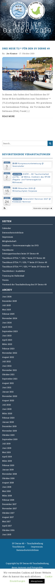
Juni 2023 (7, 335)
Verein (5, 280)
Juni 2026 (7, 296)
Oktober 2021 (8, 374)
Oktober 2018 (8, 478)
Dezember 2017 (9, 504)
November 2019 (9, 430)
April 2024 (7, 327)
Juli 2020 (6, 404)
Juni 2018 (6, 487)
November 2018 (9, 474)
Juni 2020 (7, 409)
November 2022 (9, 353)
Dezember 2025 (9, 301)
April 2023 (7, 340)
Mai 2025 (6, 309)
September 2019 (9, 439)
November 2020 (9, 396)
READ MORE (8, 116)
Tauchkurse (7, 250)
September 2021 (9, 378)
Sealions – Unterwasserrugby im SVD (20, 245)
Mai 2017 (6, 521)
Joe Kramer (11, 53)
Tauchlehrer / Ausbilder (13, 271)
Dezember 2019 (9, 426)
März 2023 (7, 344)
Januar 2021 (8, 391)
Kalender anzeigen (41, 208)
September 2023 (10, 331)
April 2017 (7, 525)
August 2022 (8, 357)
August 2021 (8, 383)
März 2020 (7, 413)
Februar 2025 (8, 314)
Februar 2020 (8, 417)
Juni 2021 (6, 387)
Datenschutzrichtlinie (13, 232)
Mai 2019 (6, 452)
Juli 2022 (6, 361)
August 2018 (8, 482)
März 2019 (7, 461)
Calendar (6, 228)
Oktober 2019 (8, 435)
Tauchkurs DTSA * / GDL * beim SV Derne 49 (23, 258)
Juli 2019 (6, 443)
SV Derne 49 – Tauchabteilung (27, 543)
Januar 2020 (8, 422)
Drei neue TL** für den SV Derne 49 (26, 48)
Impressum (7, 237)
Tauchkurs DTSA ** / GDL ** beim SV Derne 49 (24, 262)
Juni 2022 (7, 366)
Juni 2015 (6, 534)
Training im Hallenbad (13, 275)
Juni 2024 (7, 322)
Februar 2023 (8, 348)
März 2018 (7, 495)
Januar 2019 (8, 469)
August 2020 (8, 400)
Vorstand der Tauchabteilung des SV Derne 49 (24, 284)
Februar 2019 (8, 465)
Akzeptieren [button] (37, 581)
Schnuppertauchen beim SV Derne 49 (20, 253)
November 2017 (9, 508)
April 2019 (7, 456)
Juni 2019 (6, 448)
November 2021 (9, 370)
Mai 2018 (6, 491)
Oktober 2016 (8, 530)
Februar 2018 (8, 500)
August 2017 (8, 517)
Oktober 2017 (8, 513)
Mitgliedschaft (9, 241)
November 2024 (9, 318)
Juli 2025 (6, 305)
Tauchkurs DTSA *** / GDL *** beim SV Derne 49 (25, 266)
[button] (4, 208)
